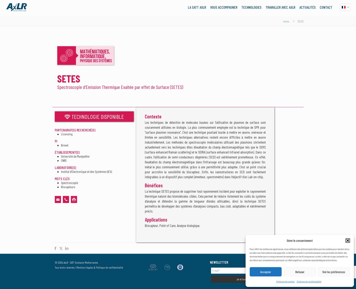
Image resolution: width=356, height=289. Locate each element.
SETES (301, 21)
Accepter (265, 272)
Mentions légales (85, 267)
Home (286, 21)
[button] (348, 240)
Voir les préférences (333, 272)
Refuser (299, 272)
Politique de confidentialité (309, 281)
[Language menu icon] (345, 7)
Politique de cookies (285, 281)
